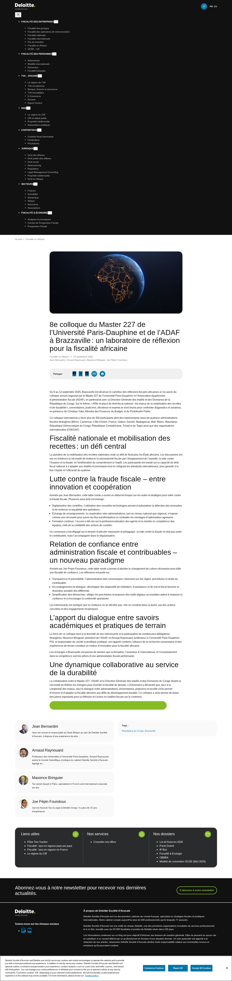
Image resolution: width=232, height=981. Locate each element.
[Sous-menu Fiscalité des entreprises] (56, 21)
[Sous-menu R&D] (28, 108)
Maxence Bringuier (96, 359)
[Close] (226, 967)
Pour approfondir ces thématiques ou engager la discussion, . (108, 705)
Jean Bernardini (57, 359)
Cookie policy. (92, 975)
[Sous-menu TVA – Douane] (40, 76)
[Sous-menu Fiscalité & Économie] (50, 212)
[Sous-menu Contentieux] (39, 130)
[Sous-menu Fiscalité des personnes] (54, 54)
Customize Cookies (154, 968)
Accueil (18, 239)
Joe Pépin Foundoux (117, 359)
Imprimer (102, 374)
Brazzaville (150, 730)
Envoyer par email (94, 374)
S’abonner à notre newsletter (197, 890)
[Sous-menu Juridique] (35, 148)
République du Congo (133, 730)
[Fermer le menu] (18, 14)
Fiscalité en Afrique (35, 239)
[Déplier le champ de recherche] (204, 6)
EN (215, 6)
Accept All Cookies (201, 968)
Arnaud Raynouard (76, 359)
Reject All (178, 968)
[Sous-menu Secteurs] (35, 184)
